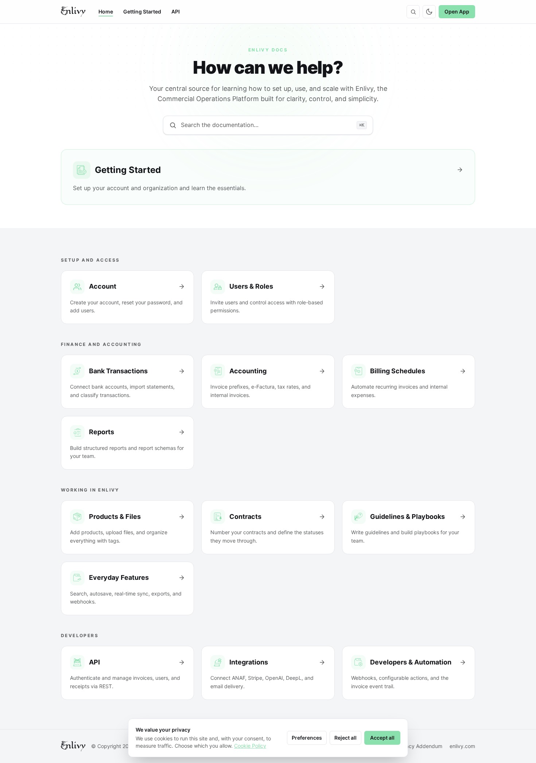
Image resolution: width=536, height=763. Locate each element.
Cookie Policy (250, 746)
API (175, 11)
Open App (456, 11)
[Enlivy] (73, 12)
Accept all (382, 738)
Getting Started (142, 11)
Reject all (345, 738)
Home (105, 11)
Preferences (307, 738)
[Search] (413, 11)
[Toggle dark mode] (429, 11)
